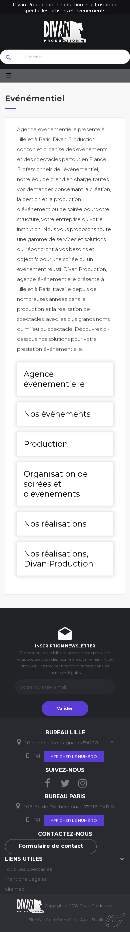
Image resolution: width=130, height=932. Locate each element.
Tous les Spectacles (28, 869)
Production (46, 444)
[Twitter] (65, 785)
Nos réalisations (55, 524)
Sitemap (15, 889)
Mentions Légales (26, 879)
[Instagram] (82, 785)
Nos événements (57, 414)
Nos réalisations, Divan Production (58, 559)
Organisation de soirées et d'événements (56, 484)
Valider (65, 708)
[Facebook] (47, 785)
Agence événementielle (54, 379)
